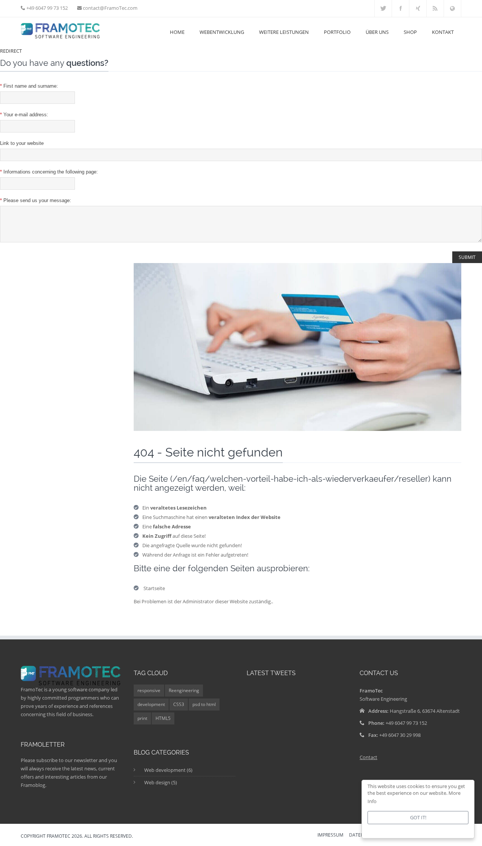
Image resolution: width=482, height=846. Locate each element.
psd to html (204, 704)
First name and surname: (29, 86)
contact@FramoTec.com (109, 8)
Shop (410, 32)
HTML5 (163, 718)
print (142, 718)
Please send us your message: (35, 200)
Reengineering (184, 690)
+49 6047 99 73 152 (46, 8)
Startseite (154, 588)
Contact (368, 757)
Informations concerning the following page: (49, 172)
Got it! (418, 817)
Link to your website (22, 143)
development (151, 704)
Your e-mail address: (24, 114)
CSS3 (178, 704)
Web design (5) (160, 782)
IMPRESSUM (330, 835)
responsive (148, 690)
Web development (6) (168, 770)
